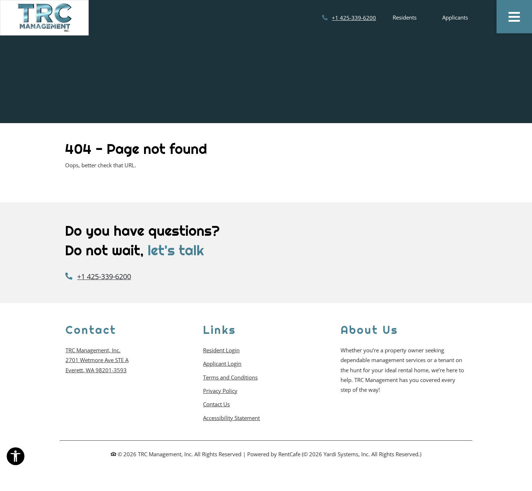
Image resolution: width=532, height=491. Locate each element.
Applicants (464, 17)
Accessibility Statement (231, 417)
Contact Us (216, 404)
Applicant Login (222, 363)
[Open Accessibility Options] (15, 457)
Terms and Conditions (230, 377)
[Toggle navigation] (514, 16)
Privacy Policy (220, 390)
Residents (409, 17)
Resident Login (221, 350)
